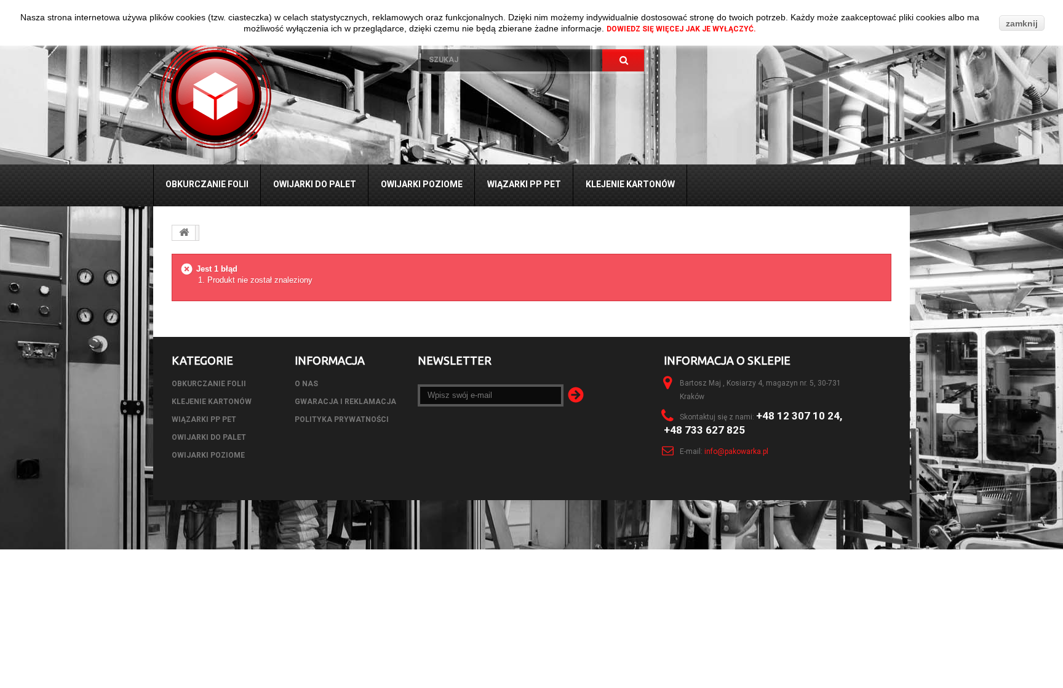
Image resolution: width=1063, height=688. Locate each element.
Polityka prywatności (342, 419)
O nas (306, 383)
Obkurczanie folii (207, 184)
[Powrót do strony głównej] (184, 232)
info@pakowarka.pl (736, 451)
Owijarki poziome (422, 184)
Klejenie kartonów (630, 184)
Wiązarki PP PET (524, 184)
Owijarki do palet (314, 184)
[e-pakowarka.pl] (277, 96)
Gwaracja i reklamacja (345, 401)
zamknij (1022, 23)
